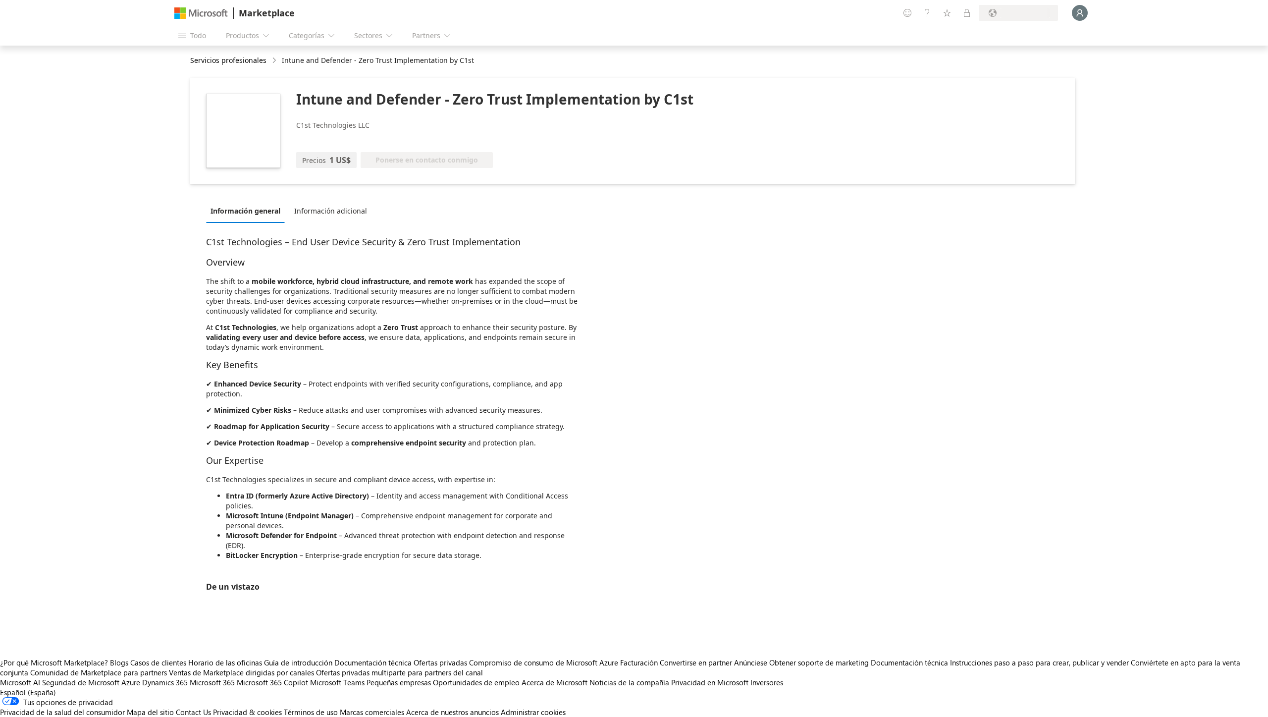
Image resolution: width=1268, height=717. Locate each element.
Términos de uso (311, 712)
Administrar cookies (533, 712)
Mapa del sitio (150, 712)
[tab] (248, 210)
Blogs (119, 662)
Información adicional (330, 211)
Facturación (639, 662)
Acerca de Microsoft (554, 682)
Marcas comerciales (372, 712)
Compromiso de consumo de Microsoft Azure (544, 662)
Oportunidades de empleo (476, 682)
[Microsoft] (201, 13)
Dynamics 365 (165, 682)
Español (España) (28, 692)
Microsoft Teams (337, 682)
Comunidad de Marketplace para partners (98, 672)
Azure (130, 682)
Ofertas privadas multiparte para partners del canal (399, 672)
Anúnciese (750, 662)
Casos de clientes (158, 662)
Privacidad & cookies (247, 712)
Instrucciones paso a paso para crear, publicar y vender (1039, 662)
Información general (245, 211)
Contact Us (193, 712)
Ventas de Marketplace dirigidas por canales (241, 672)
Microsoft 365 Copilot (272, 682)
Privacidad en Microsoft (709, 682)
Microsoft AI (20, 682)
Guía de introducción (298, 662)
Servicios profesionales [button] (228, 60)
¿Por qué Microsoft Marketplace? (54, 662)
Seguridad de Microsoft (80, 682)
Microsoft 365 (212, 682)
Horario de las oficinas (225, 662)
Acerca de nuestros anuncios (452, 712)
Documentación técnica (373, 662)
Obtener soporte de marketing (819, 662)
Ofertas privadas (440, 662)
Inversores (766, 682)
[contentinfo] (275, 60)
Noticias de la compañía (629, 682)
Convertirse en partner (696, 662)
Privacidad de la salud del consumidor (62, 712)
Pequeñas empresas (399, 682)
